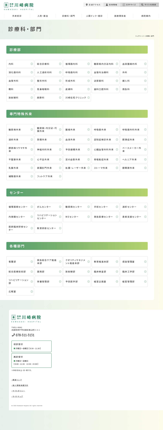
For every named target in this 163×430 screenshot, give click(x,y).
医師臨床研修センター (18, 228)
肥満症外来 (128, 139)
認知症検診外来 (102, 139)
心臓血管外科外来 (104, 149)
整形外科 (42, 80)
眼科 (11, 89)
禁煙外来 (42, 139)
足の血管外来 (72, 159)
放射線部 (70, 271)
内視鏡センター (17, 216)
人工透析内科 (44, 72)
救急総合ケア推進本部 (47, 261)
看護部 (12, 261)
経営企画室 (100, 281)
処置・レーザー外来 (75, 167)
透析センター (129, 206)
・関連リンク (16, 380)
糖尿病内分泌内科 (104, 63)
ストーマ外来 (101, 167)
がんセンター (44, 206)
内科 (11, 63)
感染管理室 (128, 261)
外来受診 (17, 15)
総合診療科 (43, 63)
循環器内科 (71, 63)
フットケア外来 (45, 176)
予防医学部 (71, 281)
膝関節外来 (128, 167)
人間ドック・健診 (94, 15)
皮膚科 (69, 89)
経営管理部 (128, 281)
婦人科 (126, 80)
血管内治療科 (101, 72)
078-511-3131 (24, 335)
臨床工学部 (128, 271)
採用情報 (113, 4)
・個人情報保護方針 (19, 385)
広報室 (12, 291)
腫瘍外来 (70, 129)
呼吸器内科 (71, 72)
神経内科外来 (44, 149)
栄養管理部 (43, 281)
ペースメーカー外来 (131, 149)
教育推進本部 (101, 261)
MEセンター (72, 216)
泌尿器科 (99, 80)
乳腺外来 (13, 167)
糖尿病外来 (15, 129)
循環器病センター (18, 206)
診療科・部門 (68, 15)
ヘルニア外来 (129, 159)
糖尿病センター (73, 206)
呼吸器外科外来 (131, 129)
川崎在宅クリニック (75, 97)
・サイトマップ (17, 396)
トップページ (140, 36)
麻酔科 (40, 97)
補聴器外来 (15, 176)
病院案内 (146, 15)
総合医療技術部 (17, 271)
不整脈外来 (15, 159)
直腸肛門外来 (44, 167)
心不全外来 (43, 159)
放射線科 (13, 97)
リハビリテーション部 (19, 281)
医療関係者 (120, 15)
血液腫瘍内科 (129, 63)
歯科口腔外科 (101, 89)
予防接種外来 (72, 149)
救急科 (126, 89)
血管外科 (13, 80)
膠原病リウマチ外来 (18, 149)
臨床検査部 (100, 271)
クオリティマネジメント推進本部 (75, 261)
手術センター (101, 206)
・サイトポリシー (18, 391)
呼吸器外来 (100, 129)
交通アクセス (95, 4)
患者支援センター (131, 216)
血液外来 (70, 139)
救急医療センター (103, 216)
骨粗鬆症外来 (101, 159)
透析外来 (13, 139)
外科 (124, 72)
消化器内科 (15, 72)
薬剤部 (40, 271)
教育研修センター (46, 228)
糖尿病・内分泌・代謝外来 (47, 129)
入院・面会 (42, 15)
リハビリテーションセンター (47, 217)
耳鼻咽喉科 (43, 89)
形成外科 (70, 80)
